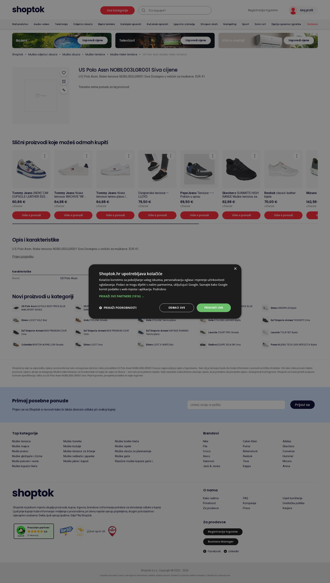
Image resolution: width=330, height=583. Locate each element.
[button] (165, 296)
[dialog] (165, 291)
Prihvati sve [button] (213, 307)
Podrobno (159, 289)
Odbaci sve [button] (176, 307)
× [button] (235, 268)
